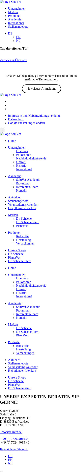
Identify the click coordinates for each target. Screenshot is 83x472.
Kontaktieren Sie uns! (14, 449)
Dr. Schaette (24, 218)
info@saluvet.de (11, 432)
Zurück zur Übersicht (13, 60)
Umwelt (21, 162)
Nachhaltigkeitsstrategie (31, 158)
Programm (22, 183)
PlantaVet (22, 225)
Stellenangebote (18, 26)
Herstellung (23, 240)
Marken (13, 12)
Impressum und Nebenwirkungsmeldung (34, 115)
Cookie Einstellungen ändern (26, 123)
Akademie (14, 19)
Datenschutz (16, 119)
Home (12, 140)
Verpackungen (25, 243)
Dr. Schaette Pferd (27, 222)
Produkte (14, 15)
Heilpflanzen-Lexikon (22, 208)
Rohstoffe (22, 236)
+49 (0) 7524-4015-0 (14, 439)
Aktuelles (14, 197)
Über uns (22, 151)
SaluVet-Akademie (28, 179)
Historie (21, 165)
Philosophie (23, 154)
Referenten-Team (27, 187)
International (16, 23)
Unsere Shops (17, 250)
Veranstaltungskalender (22, 204)
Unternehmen (16, 8)
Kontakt (21, 190)
